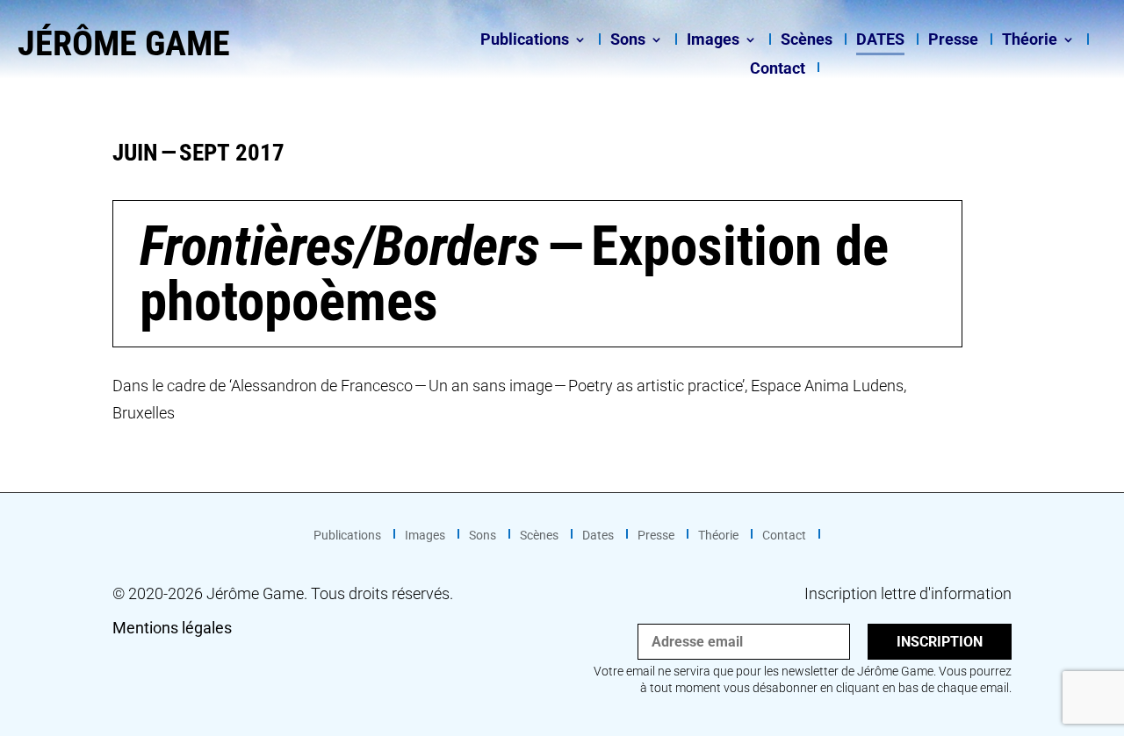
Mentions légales (172, 627)
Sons (627, 40)
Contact (777, 69)
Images (713, 40)
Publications (524, 40)
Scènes (806, 40)
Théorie (1029, 40)
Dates (880, 40)
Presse (953, 40)
